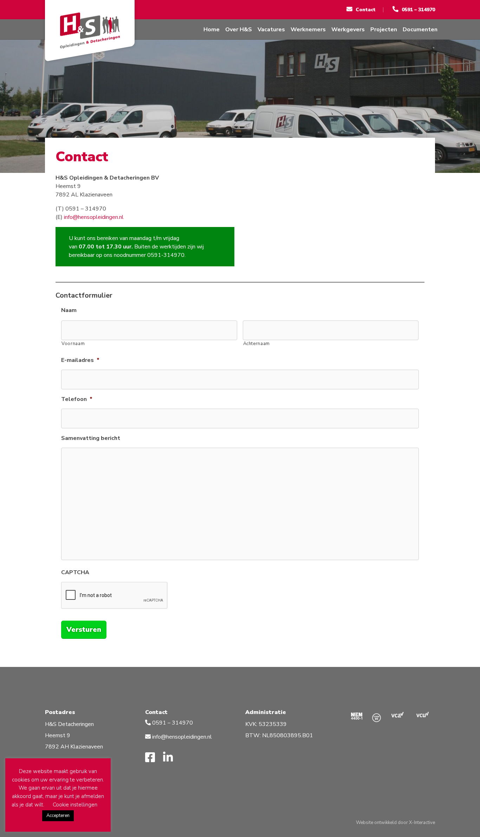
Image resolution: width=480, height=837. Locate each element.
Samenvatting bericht (90, 438)
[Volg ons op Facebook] (152, 757)
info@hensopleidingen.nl (94, 217)
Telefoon (76, 399)
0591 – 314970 (172, 723)
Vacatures (271, 29)
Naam (69, 310)
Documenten (420, 29)
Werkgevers (348, 29)
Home (211, 29)
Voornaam (73, 343)
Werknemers (308, 29)
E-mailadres (80, 360)
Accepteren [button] (58, 815)
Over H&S (238, 29)
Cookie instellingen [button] (75, 804)
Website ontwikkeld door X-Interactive (395, 822)
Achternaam (256, 343)
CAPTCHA (75, 572)
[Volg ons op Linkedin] (170, 757)
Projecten (383, 29)
